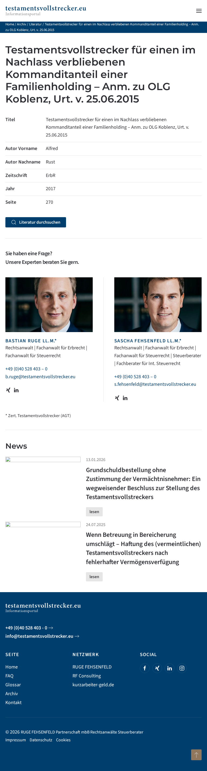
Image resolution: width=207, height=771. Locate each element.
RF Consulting (87, 676)
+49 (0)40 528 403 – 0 (26, 369)
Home (9, 24)
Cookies (63, 740)
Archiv (21, 24)
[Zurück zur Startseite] (45, 10)
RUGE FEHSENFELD (92, 667)
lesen (94, 512)
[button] (199, 10)
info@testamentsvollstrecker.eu (39, 636)
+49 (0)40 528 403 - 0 (26, 628)
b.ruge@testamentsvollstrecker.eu (40, 376)
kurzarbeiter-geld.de (93, 684)
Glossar (13, 684)
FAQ (9, 676)
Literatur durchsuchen (39, 222)
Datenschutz (41, 740)
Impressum (15, 740)
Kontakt (13, 702)
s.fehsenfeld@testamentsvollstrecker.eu (155, 384)
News (16, 446)
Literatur (35, 24)
